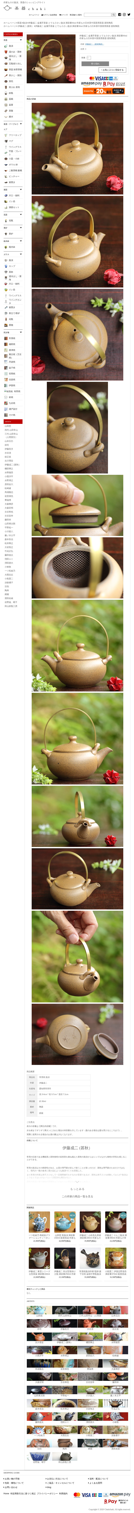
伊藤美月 (9, 449)
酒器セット (14, 207)
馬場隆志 (9, 492)
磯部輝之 (9, 468)
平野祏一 (9, 527)
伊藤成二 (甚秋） (13, 465)
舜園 (7, 594)
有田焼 (17, 391)
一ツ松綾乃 (10, 571)
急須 (11, 46)
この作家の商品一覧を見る (77, 1196)
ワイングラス (15, 147)
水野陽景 (9, 472)
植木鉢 (12, 247)
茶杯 (11, 272)
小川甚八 (9, 531)
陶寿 (7, 590)
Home (6, 1493)
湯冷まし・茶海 (15, 58)
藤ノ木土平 (10, 535)
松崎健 (8, 488)
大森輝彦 (9, 504)
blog (49, 1487)
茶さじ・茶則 (15, 75)
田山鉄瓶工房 (11, 606)
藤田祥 (8, 520)
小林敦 (8, 567)
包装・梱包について (14, 1483)
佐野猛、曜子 (11, 602)
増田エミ (9, 559)
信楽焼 (12, 379)
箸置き (12, 182)
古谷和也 (9, 512)
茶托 (11, 81)
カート (64, 15)
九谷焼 (12, 403)
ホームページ (34, 15)
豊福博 (8, 500)
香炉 (11, 234)
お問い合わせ (10, 1487)
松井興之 (9, 543)
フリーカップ (15, 135)
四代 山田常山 (11, 430)
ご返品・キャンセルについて (60, 1483)
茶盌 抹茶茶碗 (15, 69)
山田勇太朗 (10, 523)
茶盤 (11, 111)
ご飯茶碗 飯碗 (15, 170)
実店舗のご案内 (76, 15)
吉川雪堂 (9, 461)
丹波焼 (12, 362)
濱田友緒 (9, 598)
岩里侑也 (9, 496)
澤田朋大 (9, 563)
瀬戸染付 (13, 409)
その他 (12, 415)
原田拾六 (9, 484)
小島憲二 (9, 579)
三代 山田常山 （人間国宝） (11, 435)
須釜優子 (9, 582)
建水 (11, 117)
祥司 (7, 445)
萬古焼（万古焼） (15, 356)
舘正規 (8, 457)
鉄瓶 (11, 93)
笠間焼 (12, 374)
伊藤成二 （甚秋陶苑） (94, 44)
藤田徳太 (9, 555)
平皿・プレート (15, 153)
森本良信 (9, 539)
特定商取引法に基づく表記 (23, 1493)
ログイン (46, 15)
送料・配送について (98, 1479)
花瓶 (11, 220)
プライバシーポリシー (47, 1493)
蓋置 (11, 105)
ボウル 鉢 (13, 164)
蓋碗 (11, 99)
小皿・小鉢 (14, 159)
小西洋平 (9, 476)
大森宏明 (9, 508)
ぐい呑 (12, 201)
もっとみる (77, 1189)
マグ (11, 141)
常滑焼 (12, 338)
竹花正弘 (9, 551)
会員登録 (53, 15)
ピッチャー (14, 176)
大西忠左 (9, 575)
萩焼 (11, 397)
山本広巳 (9, 441)
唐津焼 (12, 350)
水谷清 (8, 453)
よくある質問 (95, 1483)
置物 (11, 325)
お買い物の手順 (11, 1479)
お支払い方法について (57, 1479)
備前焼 (12, 344)
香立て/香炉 (14, 313)
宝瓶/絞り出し (15, 63)
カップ (12, 266)
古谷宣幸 (9, 516)
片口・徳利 (14, 195)
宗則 (7, 586)
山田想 (8, 426)
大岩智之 (9, 547)
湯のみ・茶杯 (15, 52)
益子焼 (12, 368)
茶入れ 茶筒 (14, 87)
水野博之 (9, 480)
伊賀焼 (12, 385)
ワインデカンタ (15, 301)
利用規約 (63, 1493)
